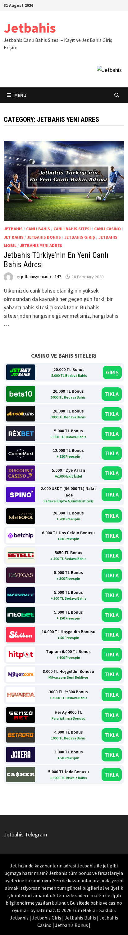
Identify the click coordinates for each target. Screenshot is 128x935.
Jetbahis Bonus (44, 237)
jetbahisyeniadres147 (41, 277)
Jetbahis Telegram (25, 834)
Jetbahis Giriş (79, 237)
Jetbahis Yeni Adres (41, 245)
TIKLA (112, 394)
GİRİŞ (112, 372)
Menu (19, 95)
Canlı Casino (107, 229)
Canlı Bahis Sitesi (72, 229)
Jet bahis (14, 237)
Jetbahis (30, 27)
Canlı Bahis (38, 229)
